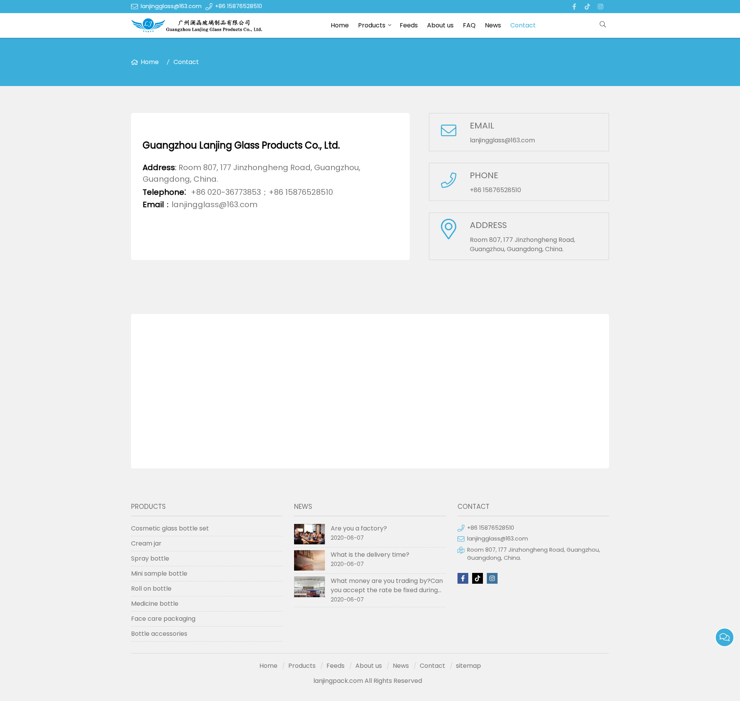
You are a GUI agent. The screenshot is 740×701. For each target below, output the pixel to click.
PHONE (484, 175)
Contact (523, 25)
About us (440, 25)
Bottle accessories (159, 633)
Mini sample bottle (159, 573)
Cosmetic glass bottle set (170, 528)
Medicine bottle (154, 603)
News (493, 25)
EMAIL (482, 126)
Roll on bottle (151, 588)
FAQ (469, 25)
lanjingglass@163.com (171, 6)
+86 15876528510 (238, 6)
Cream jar (146, 543)
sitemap (468, 665)
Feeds (409, 25)
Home (340, 25)
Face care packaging (163, 618)
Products (371, 25)
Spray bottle (150, 558)
